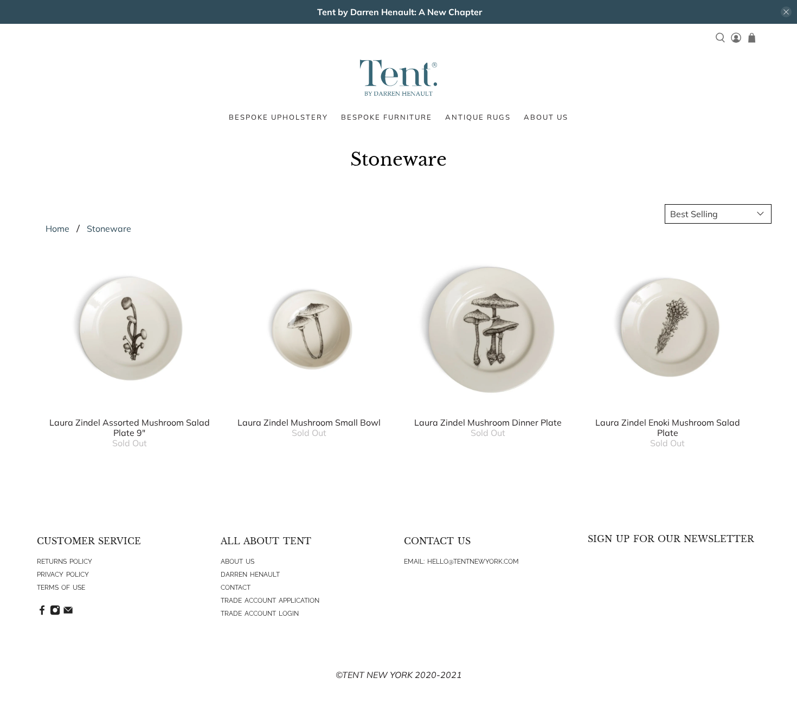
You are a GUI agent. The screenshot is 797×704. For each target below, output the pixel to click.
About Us (237, 561)
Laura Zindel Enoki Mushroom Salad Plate (667, 427)
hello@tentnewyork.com (473, 561)
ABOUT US (546, 117)
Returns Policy (64, 561)
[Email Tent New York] (68, 613)
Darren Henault (250, 574)
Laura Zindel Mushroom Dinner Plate (488, 422)
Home (57, 228)
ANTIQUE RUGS (478, 117)
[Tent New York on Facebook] (42, 613)
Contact (235, 587)
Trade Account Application (270, 600)
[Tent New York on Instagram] (55, 613)
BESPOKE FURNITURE (386, 117)
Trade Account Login (260, 613)
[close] (786, 11)
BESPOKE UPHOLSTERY (278, 117)
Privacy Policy (63, 574)
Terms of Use (61, 587)
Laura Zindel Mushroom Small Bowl (309, 422)
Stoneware (109, 228)
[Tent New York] (398, 77)
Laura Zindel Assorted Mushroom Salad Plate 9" (129, 427)
